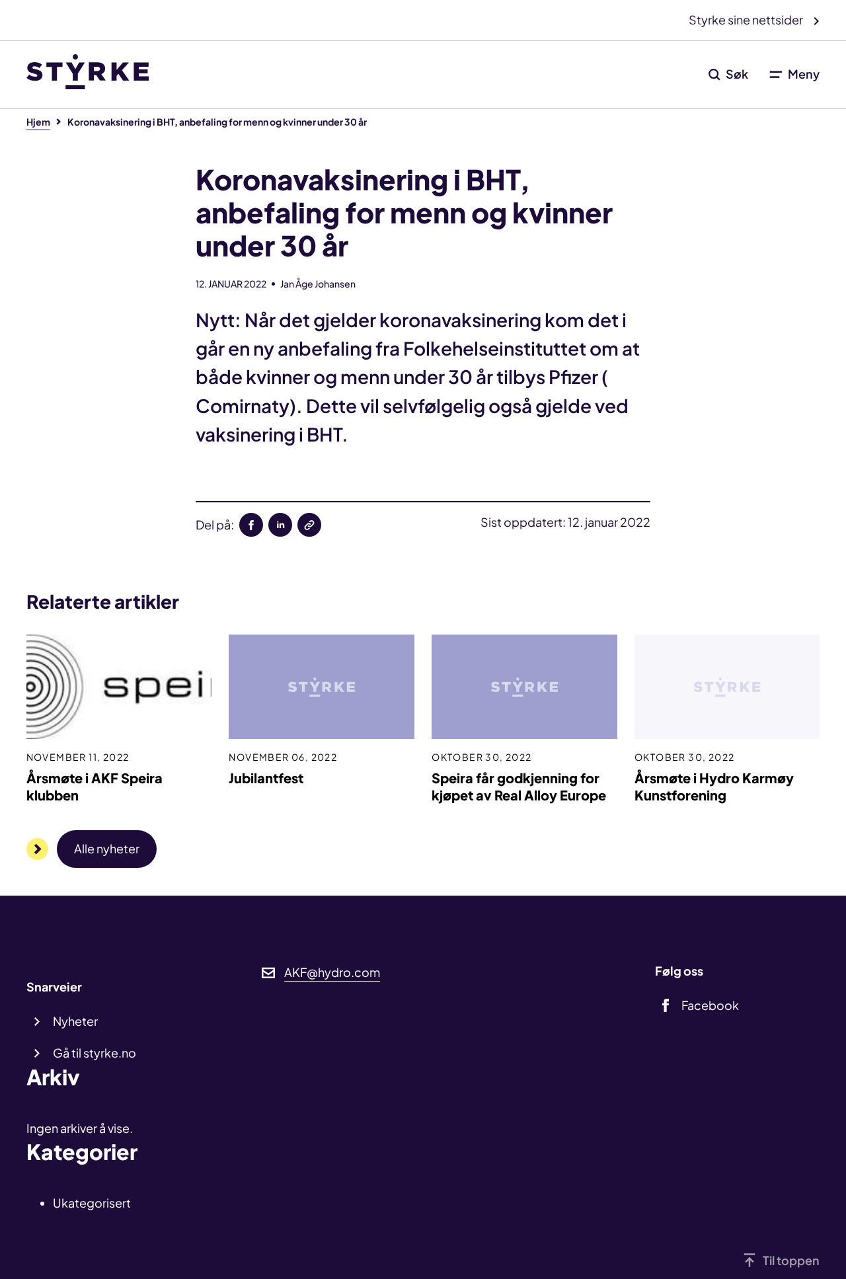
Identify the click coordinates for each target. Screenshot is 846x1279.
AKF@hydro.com (332, 972)
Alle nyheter (106, 848)
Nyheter (75, 1020)
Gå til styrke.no (94, 1052)
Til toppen (791, 1260)
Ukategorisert (92, 1202)
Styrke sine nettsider (747, 19)
